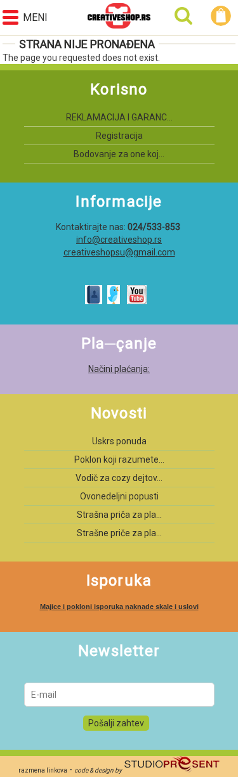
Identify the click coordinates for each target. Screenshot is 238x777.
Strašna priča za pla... (119, 515)
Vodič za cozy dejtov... (119, 478)
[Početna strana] (119, 17)
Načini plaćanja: (119, 369)
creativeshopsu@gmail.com (119, 252)
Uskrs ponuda (119, 441)
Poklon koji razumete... (119, 459)
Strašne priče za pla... (119, 533)
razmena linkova (42, 770)
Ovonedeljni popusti (119, 496)
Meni (35, 17)
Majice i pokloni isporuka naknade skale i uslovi (119, 606)
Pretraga (183, 16)
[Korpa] (222, 16)
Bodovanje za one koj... (119, 154)
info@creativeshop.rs (119, 239)
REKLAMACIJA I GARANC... (119, 117)
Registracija (119, 136)
